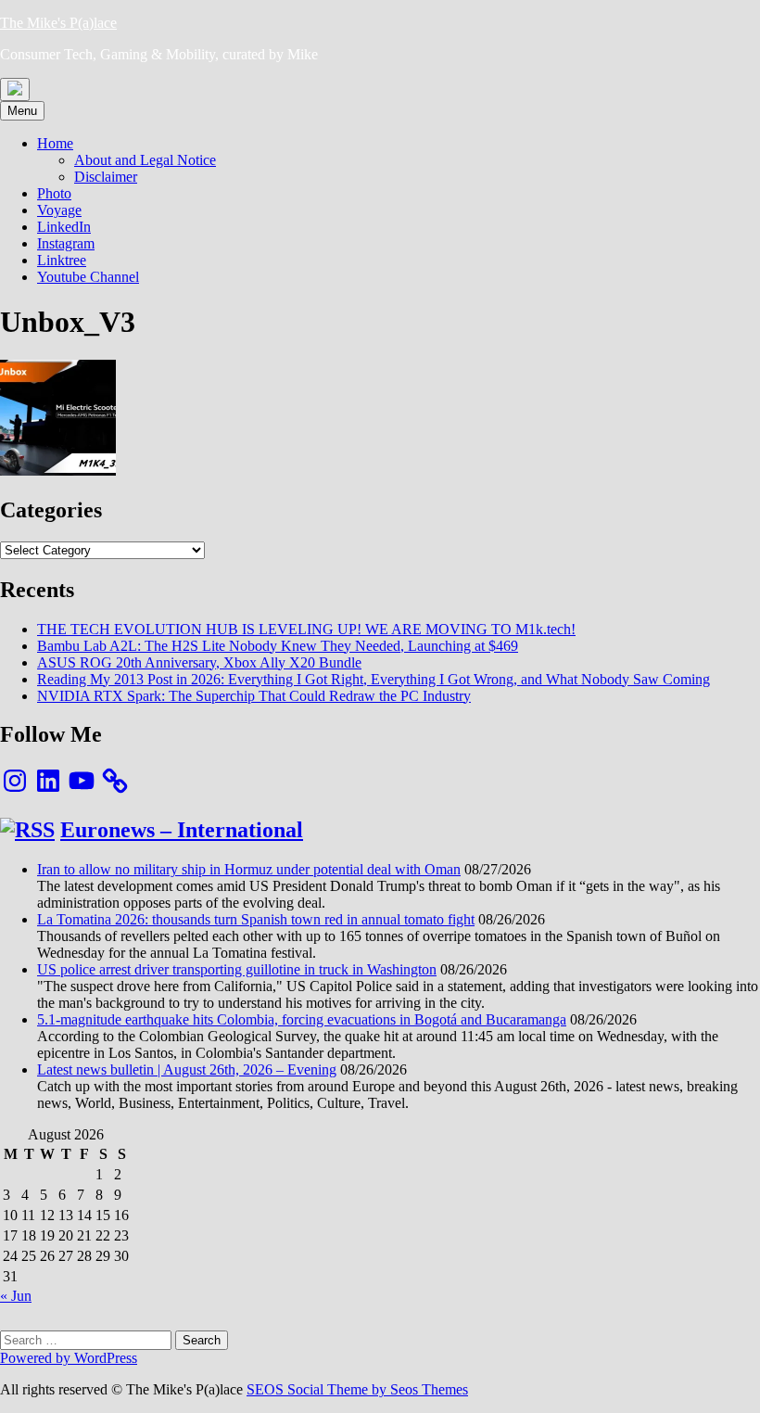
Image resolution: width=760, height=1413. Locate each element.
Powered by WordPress (68, 1358)
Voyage (59, 210)
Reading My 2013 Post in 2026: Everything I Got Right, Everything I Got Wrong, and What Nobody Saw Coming (373, 679)
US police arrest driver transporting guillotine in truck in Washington (237, 969)
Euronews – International (181, 830)
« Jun (16, 1296)
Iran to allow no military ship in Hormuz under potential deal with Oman (249, 869)
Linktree (61, 260)
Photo (54, 193)
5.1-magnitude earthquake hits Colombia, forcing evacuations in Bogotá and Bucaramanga (301, 1019)
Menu (22, 111)
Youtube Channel (88, 277)
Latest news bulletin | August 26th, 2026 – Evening (186, 1069)
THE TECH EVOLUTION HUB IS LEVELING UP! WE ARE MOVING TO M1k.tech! (306, 629)
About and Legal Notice (145, 160)
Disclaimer (105, 177)
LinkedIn (64, 227)
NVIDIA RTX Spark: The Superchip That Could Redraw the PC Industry (254, 696)
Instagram (66, 243)
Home (55, 143)
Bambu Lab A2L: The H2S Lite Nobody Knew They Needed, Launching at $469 (277, 646)
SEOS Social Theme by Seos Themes (357, 1389)
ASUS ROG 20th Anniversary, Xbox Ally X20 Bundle (199, 662)
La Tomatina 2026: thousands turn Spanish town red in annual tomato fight (256, 919)
